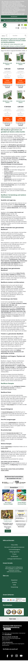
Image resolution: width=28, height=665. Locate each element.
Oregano (3, 286)
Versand (7, 87)
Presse (14, 554)
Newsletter (14, 580)
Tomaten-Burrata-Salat (12, 433)
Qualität (14, 582)
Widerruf (7, 629)
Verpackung (14, 587)
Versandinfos (8, 634)
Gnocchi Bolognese (7, 412)
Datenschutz (18, 626)
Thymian (8, 286)
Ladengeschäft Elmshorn (14, 559)
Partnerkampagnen (14, 549)
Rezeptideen (8, 446)
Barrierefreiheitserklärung (11, 627)
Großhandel (14, 556)
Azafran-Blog (4, 448)
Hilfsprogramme (14, 552)
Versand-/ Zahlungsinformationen (14, 547)
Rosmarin (19, 286)
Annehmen (14, 16)
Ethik (14, 585)
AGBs (11, 626)
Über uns (8, 531)
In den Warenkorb (7, 81)
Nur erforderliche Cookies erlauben (14, 20)
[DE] (18, 28)
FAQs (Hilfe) (14, 545)
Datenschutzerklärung (7, 12)
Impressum (6, 626)
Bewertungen (21, 526)
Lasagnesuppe (12, 422)
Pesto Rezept (10, 404)
